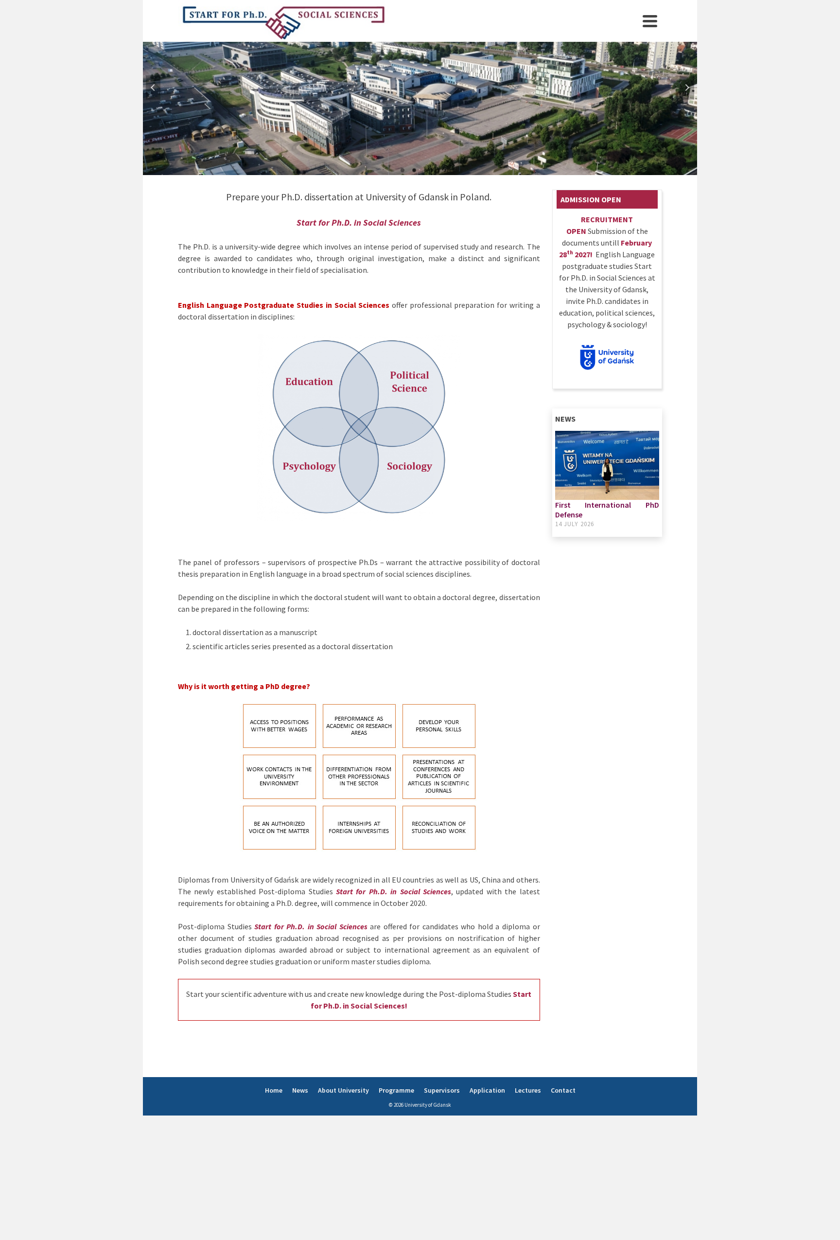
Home (273, 1090)
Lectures (528, 1090)
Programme (396, 1090)
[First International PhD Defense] (607, 465)
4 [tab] (437, 170)
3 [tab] (426, 170)
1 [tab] (402, 170)
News (300, 1090)
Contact (563, 1090)
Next (687, 87)
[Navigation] (650, 21)
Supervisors (442, 1090)
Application (487, 1090)
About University (343, 1090)
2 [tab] (414, 170)
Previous (153, 87)
